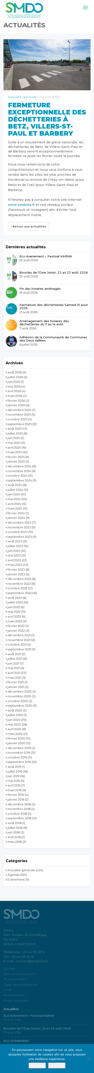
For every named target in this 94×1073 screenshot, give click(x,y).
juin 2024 (14, 494)
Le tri (7, 990)
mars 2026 (15, 396)
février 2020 (16, 738)
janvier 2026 (16, 405)
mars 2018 (15, 841)
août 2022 (15, 598)
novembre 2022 (19, 583)
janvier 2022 (16, 630)
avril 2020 (14, 729)
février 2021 (16, 682)
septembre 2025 (20, 424)
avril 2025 (14, 447)
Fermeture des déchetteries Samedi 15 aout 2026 (53, 306)
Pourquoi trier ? (15, 979)
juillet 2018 (15, 828)
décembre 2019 (19, 748)
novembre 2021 (19, 640)
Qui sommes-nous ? (19, 974)
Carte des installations (20, 985)
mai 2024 (14, 499)
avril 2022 (14, 616)
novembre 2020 (19, 696)
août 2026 (15, 372)
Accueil (9, 969)
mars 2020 (15, 734)
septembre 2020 (20, 705)
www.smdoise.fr (21, 205)
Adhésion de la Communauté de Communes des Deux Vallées (53, 339)
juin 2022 (14, 607)
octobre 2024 (18, 475)
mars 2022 (15, 621)
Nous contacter (15, 1000)
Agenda (13, 874)
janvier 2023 (16, 574)
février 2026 (16, 400)
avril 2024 (14, 504)
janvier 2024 (16, 518)
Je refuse (57, 1065)
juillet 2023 (15, 546)
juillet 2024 (15, 489)
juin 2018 (14, 832)
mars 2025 (15, 452)
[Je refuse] (88, 1058)
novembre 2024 (19, 471)
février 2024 (16, 513)
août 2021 (14, 654)
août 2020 (15, 710)
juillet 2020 (15, 715)
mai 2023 (14, 555)
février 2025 (16, 457)
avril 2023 (14, 560)
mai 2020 (14, 724)
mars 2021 (14, 677)
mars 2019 (15, 790)
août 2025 (15, 428)
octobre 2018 (17, 813)
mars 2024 (15, 508)
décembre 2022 (19, 579)
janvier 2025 (16, 461)
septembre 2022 (20, 593)
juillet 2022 (15, 602)
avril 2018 (14, 837)
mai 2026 (14, 386)
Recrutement (14, 995)
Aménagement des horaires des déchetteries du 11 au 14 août (44, 322)
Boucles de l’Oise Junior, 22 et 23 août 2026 (53, 272)
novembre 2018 (19, 809)
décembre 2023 (19, 522)
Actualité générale (22, 97)
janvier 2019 (16, 799)
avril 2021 (14, 673)
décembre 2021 (19, 635)
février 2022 (16, 626)
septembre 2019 (19, 762)
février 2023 (16, 569)
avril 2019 (14, 785)
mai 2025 (14, 443)
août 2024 (15, 485)
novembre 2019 (19, 752)
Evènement (16, 879)
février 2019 (16, 794)
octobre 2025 (17, 419)
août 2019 (14, 766)
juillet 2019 (15, 771)
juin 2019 (14, 776)
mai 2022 (14, 611)
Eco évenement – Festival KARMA (45, 256)
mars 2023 (15, 564)
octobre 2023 (18, 532)
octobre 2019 (17, 757)
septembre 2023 (20, 536)
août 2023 (15, 541)
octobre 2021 (17, 644)
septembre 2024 (20, 480)
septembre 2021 (19, 649)
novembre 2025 (19, 414)
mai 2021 (14, 668)
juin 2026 (14, 381)
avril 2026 (14, 391)
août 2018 (15, 823)
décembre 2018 (19, 804)
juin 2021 (13, 663)
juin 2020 (14, 719)
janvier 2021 (16, 687)
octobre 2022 (17, 588)
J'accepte (37, 1065)
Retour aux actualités (29, 226)
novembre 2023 (19, 527)
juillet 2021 (15, 658)
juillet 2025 (15, 433)
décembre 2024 (19, 466)
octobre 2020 (18, 701)
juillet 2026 (15, 377)
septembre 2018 (19, 818)
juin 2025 (14, 438)
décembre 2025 (19, 410)
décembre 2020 (20, 691)
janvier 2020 (16, 743)
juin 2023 (14, 551)
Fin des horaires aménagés (40, 288)
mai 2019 (14, 781)
